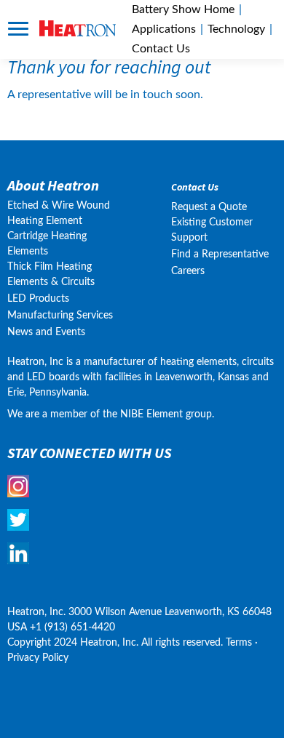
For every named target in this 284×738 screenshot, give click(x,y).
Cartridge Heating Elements (47, 244)
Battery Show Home (183, 9)
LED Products (38, 299)
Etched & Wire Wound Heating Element (58, 213)
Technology (236, 29)
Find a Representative (220, 254)
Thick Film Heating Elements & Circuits (51, 274)
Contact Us (194, 187)
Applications (164, 29)
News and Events (46, 332)
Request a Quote (209, 207)
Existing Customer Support (212, 230)
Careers (188, 271)
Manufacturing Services (60, 315)
